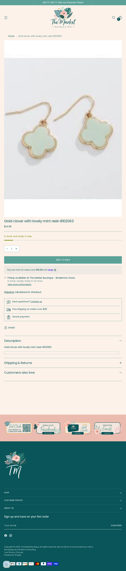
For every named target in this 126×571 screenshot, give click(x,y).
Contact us (36, 301)
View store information (19, 284)
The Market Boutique (30, 547)
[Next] (92, 2)
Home (11, 36)
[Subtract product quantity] (7, 249)
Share (11, 327)
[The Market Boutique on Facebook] (6, 536)
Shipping (9, 292)
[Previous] (33, 2)
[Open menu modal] (6, 17)
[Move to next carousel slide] (119, 404)
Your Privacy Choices (13, 552)
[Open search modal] (113, 17)
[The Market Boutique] (63, 17)
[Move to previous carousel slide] (112, 404)
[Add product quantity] (16, 249)
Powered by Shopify (12, 555)
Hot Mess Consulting (26, 549)
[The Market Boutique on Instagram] (11, 536)
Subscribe (116, 525)
